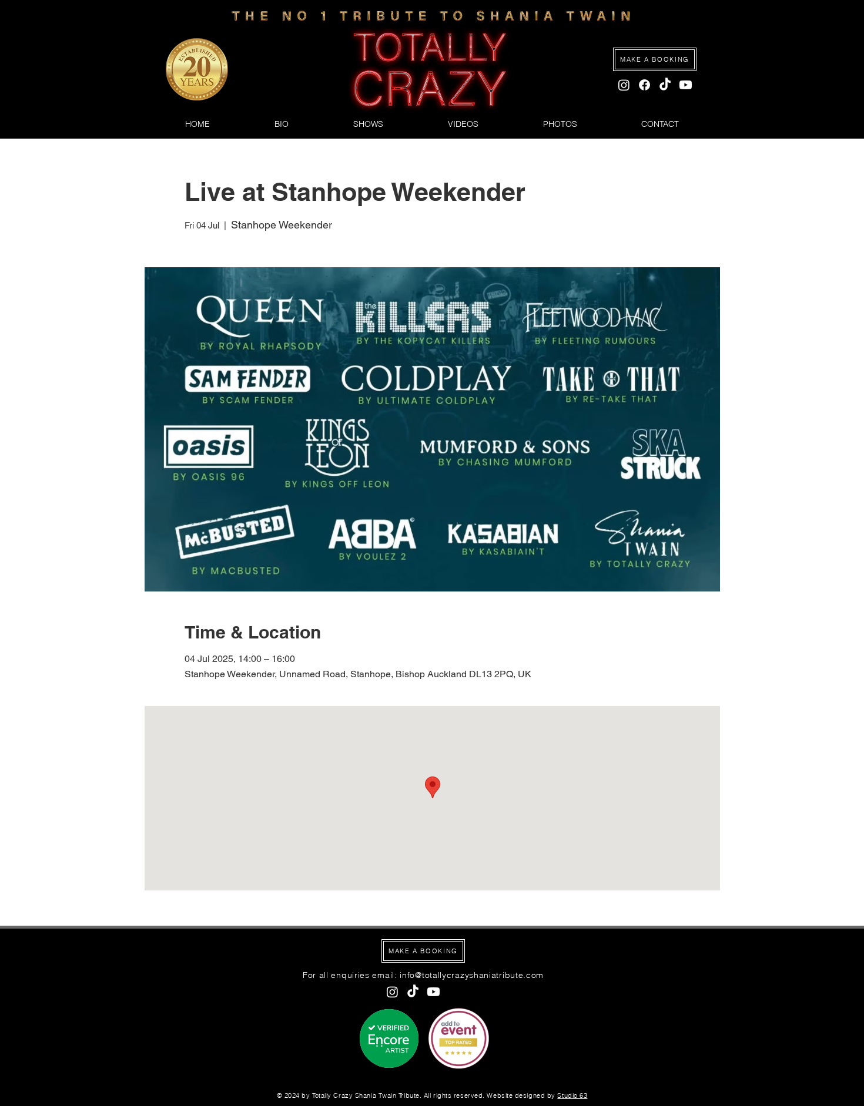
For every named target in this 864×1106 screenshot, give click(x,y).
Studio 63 (572, 1095)
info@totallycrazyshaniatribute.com (472, 975)
